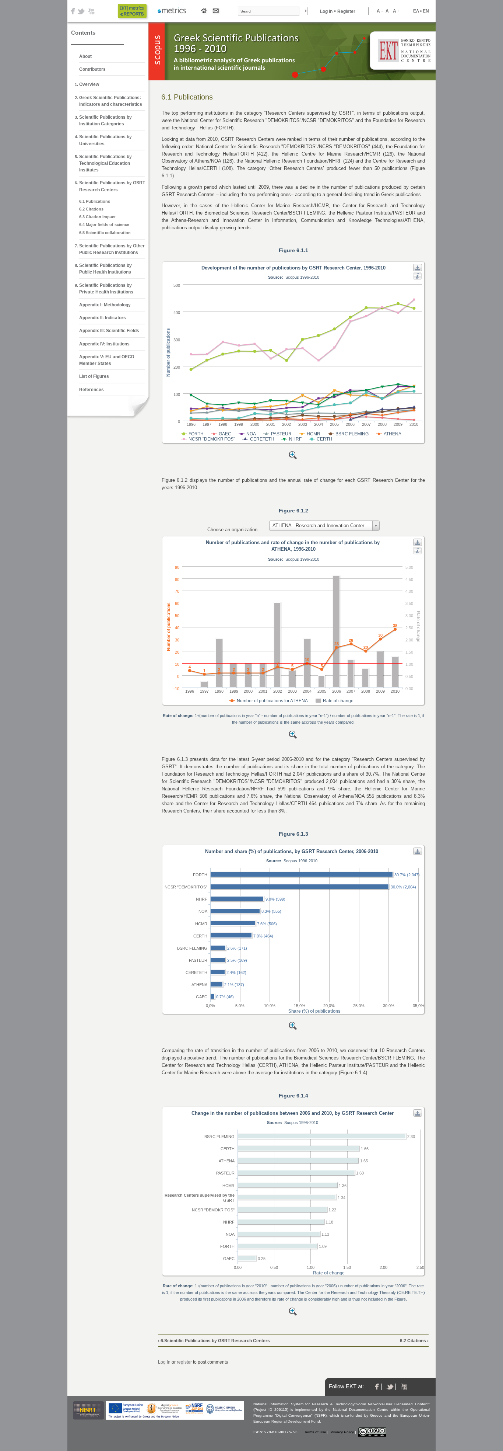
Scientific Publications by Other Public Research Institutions (112, 249)
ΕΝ (426, 11)
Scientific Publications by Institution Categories (105, 120)
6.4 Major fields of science (104, 224)
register (184, 1362)
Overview (89, 84)
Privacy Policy (342, 1432)
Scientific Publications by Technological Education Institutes (105, 163)
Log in (326, 11)
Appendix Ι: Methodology (105, 304)
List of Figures (94, 376)
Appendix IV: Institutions (104, 344)
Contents (83, 32)
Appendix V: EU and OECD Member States (106, 360)
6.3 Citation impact (97, 217)
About (85, 56)
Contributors (92, 69)
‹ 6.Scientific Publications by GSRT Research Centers (214, 1340)
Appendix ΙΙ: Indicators (102, 317)
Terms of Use (315, 1432)
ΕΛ (416, 11)
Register (346, 11)
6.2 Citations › (414, 1340)
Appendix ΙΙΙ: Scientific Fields (109, 330)
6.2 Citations (91, 209)
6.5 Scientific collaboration (105, 232)
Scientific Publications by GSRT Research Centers (112, 186)
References (91, 389)
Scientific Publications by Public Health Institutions (105, 269)
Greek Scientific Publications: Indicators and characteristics (110, 101)
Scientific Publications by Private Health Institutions (106, 289)
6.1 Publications (94, 201)
